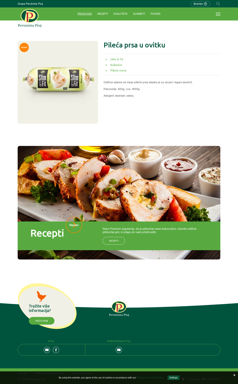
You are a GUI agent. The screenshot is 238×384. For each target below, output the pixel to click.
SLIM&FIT (139, 13)
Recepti (102, 13)
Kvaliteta (121, 13)
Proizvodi (85, 13)
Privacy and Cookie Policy (149, 377)
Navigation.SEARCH (218, 3)
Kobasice (116, 64)
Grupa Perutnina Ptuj (30, 3)
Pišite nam (41, 320)
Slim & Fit (116, 59)
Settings (173, 377)
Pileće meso (118, 70)
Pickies (155, 13)
